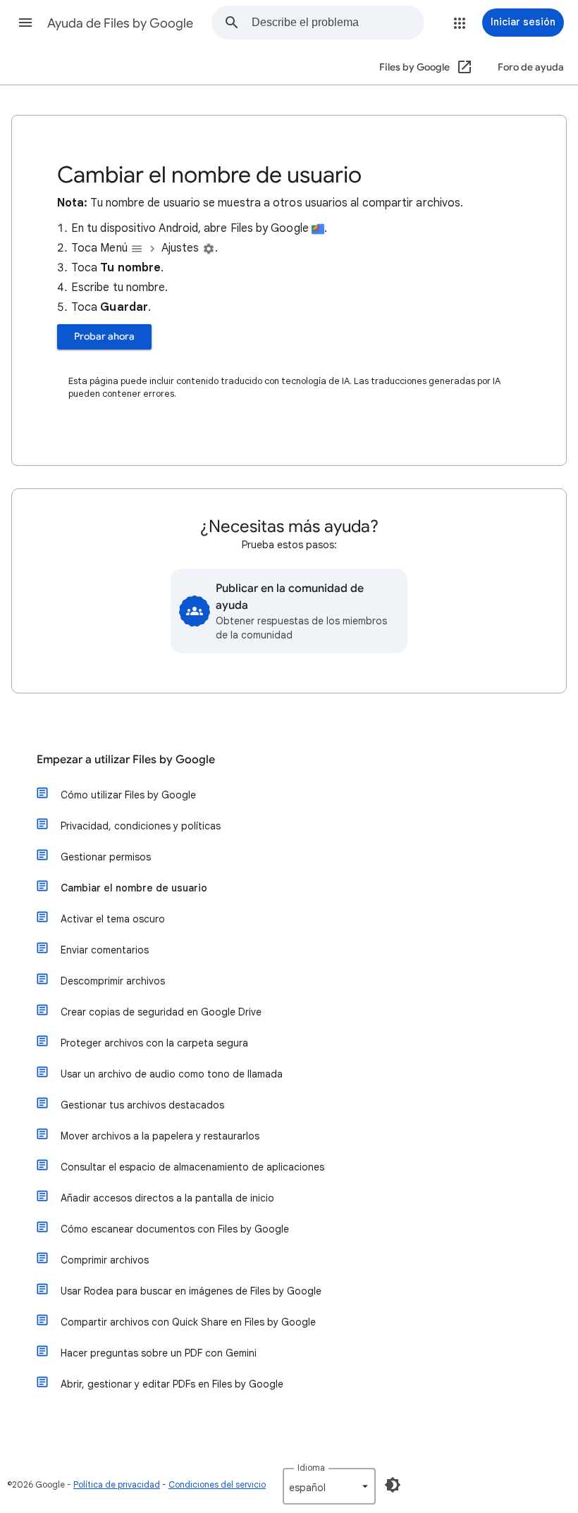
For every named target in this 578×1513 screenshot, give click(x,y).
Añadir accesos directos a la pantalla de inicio (167, 1198)
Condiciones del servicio (217, 1484)
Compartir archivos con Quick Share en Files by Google (188, 1322)
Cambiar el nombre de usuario (134, 888)
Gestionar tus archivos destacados (142, 1105)
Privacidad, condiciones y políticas (141, 826)
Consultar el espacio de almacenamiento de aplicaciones (192, 1167)
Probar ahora (104, 336)
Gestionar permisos (106, 857)
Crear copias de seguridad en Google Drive (161, 1012)
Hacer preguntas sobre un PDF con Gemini (159, 1353)
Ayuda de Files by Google (120, 23)
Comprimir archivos (105, 1260)
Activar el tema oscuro (113, 919)
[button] (25, 22)
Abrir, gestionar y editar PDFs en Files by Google (172, 1384)
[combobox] (338, 22)
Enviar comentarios (105, 950)
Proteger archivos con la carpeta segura (154, 1043)
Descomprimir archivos (113, 981)
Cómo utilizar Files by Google (128, 795)
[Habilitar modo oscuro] (393, 1485)
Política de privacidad (116, 1484)
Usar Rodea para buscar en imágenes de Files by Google (191, 1291)
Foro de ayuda (531, 67)
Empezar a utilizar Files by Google (126, 760)
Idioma (311, 1467)
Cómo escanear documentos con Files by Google (175, 1229)
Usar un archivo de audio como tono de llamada (172, 1074)
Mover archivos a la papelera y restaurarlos (160, 1136)
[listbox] (329, 1486)
